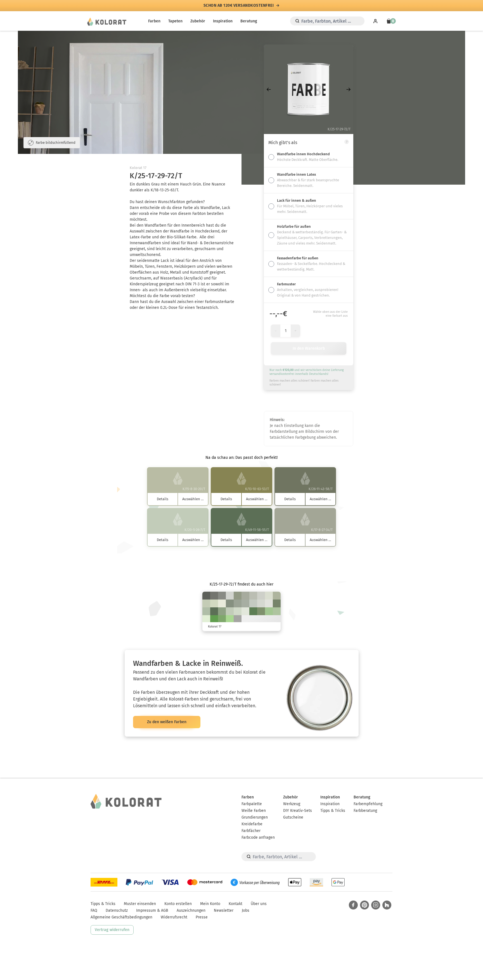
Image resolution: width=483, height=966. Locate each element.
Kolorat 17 (138, 168)
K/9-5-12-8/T (230, 596)
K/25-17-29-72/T (206, 596)
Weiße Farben (254, 810)
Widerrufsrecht (174, 917)
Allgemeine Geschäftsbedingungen (121, 917)
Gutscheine (293, 817)
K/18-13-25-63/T (214, 596)
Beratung (248, 21)
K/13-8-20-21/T (253, 596)
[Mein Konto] (375, 21)
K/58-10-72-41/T (253, 611)
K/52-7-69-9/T (222, 619)
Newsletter (223, 910)
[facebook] (353, 905)
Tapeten (175, 21)
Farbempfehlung (368, 804)
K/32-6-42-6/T (277, 611)
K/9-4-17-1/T (269, 596)
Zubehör (197, 21)
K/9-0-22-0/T (206, 619)
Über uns (259, 903)
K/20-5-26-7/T (230, 611)
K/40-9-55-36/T (261, 611)
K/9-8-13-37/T (238, 619)
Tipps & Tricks (332, 810)
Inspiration (223, 21)
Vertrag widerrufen (112, 929)
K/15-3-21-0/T (238, 611)
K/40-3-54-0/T (269, 611)
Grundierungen (255, 817)
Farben (154, 21)
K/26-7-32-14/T (206, 611)
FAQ (94, 910)
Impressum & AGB (152, 910)
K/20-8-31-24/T (277, 596)
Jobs (245, 910)
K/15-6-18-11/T (253, 603)
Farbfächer (251, 830)
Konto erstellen (178, 903)
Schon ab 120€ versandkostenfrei (238, 5)
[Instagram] (375, 905)
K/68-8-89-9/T (214, 619)
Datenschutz (117, 910)
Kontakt (235, 903)
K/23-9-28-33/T (238, 603)
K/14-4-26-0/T (214, 603)
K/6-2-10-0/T (269, 603)
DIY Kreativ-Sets (297, 810)
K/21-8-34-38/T (238, 596)
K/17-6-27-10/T (206, 603)
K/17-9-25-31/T (245, 596)
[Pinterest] (364, 905)
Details (162, 499)
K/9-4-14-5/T (261, 603)
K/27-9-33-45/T (230, 603)
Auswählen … (193, 499)
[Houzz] (386, 905)
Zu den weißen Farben (166, 722)
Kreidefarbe (252, 824)
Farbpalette (252, 804)
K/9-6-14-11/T (261, 596)
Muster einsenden (140, 903)
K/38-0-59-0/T (230, 619)
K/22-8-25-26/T (245, 603)
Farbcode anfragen (258, 837)
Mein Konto (210, 903)
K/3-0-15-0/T (222, 603)
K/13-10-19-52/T (222, 596)
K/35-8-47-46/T (277, 603)
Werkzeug (291, 804)
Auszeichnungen (191, 910)
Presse (202, 917)
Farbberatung (365, 810)
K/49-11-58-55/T (214, 611)
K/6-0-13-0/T (245, 611)
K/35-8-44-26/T (222, 611)
